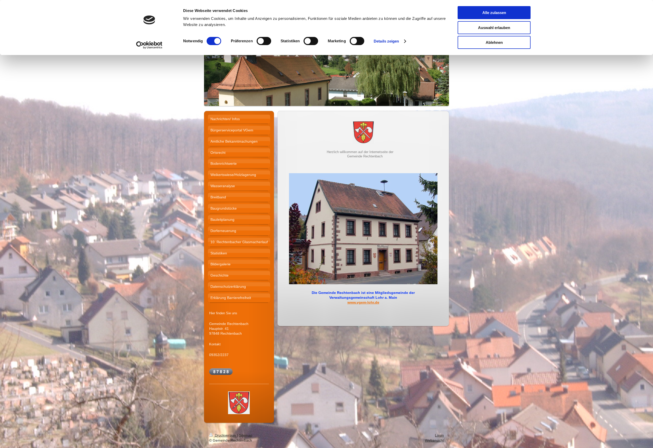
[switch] (264, 41)
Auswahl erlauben (494, 27)
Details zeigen (386, 41)
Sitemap (245, 435)
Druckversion (225, 435)
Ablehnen (494, 42)
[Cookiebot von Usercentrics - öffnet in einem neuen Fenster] (149, 45)
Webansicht (434, 440)
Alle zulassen (494, 12)
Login (439, 435)
